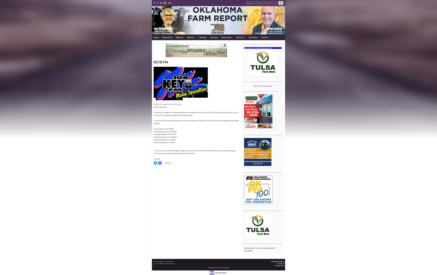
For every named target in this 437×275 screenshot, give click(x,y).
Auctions (214, 37)
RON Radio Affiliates (277, 261)
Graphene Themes (169, 263)
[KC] (157, 2)
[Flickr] (165, 2)
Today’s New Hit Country (172, 104)
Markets (179, 37)
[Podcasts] (169, 2)
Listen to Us (167, 37)
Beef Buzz (253, 37)
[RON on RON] (161, 2)
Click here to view (161, 150)
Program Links (279, 265)
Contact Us (280, 263)
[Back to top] (432, 270)
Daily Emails (226, 37)
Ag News (190, 37)
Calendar (203, 37)
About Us (240, 37)
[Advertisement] (196, 184)
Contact (264, 37)
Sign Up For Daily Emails (262, 86)
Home (156, 37)
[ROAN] (154, 2)
